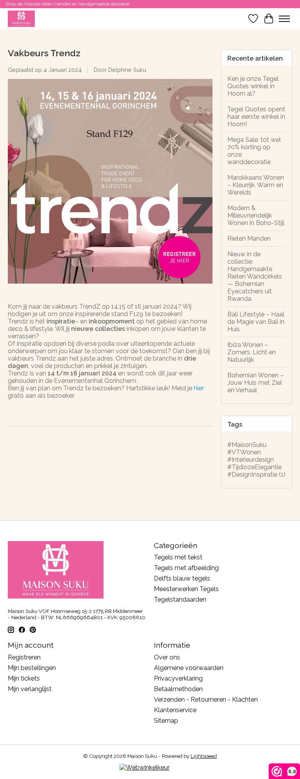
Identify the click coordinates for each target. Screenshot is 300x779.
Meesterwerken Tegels (186, 589)
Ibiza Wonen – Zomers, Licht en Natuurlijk (251, 352)
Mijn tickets (24, 678)
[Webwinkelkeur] (145, 767)
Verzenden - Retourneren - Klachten (206, 699)
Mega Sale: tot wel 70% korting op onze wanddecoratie (254, 151)
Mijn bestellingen (32, 668)
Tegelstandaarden (180, 599)
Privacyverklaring (178, 678)
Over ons (167, 657)
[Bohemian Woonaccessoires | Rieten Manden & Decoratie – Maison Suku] (21, 19)
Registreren (24, 657)
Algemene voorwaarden (188, 668)
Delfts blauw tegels (182, 578)
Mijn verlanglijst (30, 689)
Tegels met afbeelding (186, 568)
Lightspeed (204, 756)
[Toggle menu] (284, 19)
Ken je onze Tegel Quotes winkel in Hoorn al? (253, 86)
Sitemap (166, 720)
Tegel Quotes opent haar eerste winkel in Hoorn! (256, 116)
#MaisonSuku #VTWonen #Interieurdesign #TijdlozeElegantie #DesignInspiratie (256, 459)
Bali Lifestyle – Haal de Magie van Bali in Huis (255, 322)
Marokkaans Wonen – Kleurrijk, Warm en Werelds (255, 185)
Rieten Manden (249, 238)
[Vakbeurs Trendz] (110, 287)
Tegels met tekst (178, 557)
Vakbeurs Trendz (44, 53)
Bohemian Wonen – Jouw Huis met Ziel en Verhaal (255, 383)
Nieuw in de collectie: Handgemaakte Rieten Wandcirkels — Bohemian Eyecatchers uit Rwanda (254, 276)
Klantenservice (175, 710)
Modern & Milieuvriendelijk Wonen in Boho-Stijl (255, 215)
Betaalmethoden (178, 689)
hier (199, 388)
